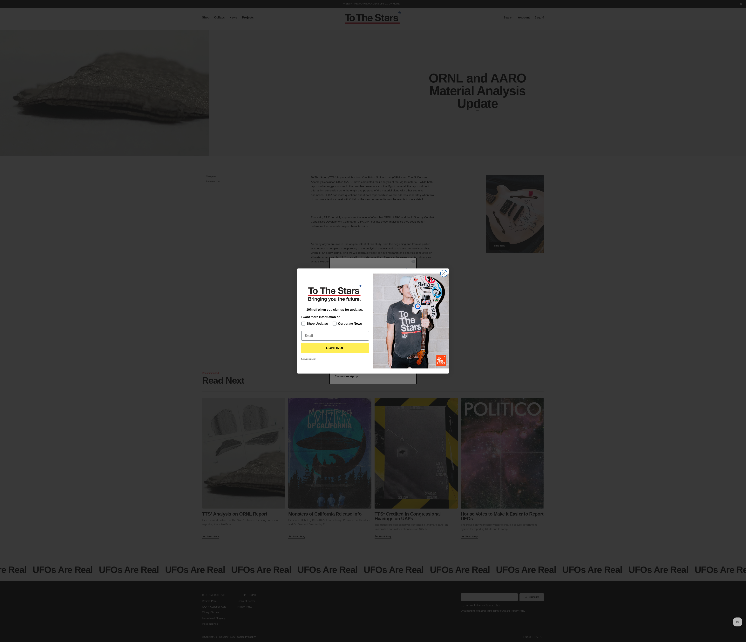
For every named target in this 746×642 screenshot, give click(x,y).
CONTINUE (335, 348)
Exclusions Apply (308, 359)
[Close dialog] (443, 273)
